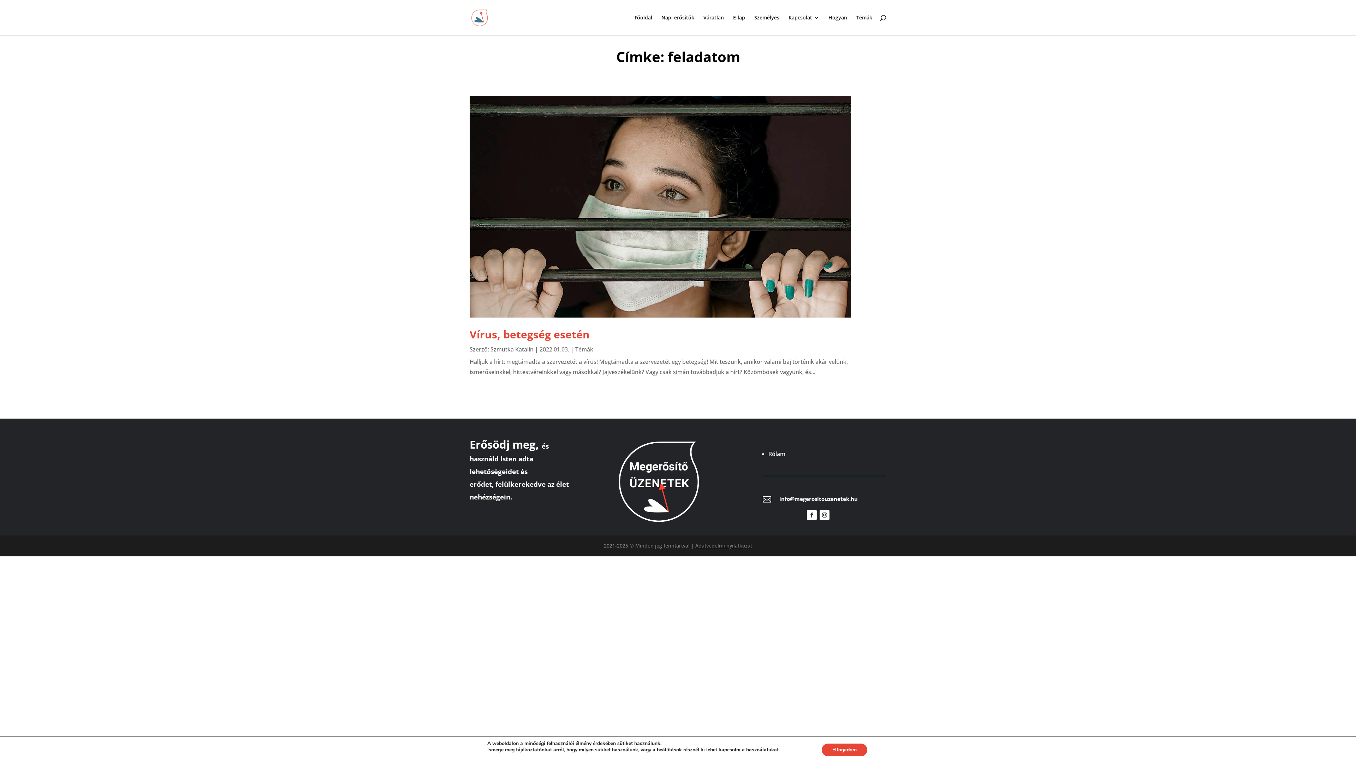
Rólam (776, 454)
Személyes (766, 18)
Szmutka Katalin (512, 349)
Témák (864, 18)
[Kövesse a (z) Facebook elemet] (812, 515)
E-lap (739, 18)
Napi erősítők (677, 18)
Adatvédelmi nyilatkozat (723, 545)
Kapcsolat (800, 18)
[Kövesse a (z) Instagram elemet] (824, 515)
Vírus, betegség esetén (530, 334)
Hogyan (837, 18)
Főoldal (643, 18)
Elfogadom (844, 749)
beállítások (669, 750)
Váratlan (713, 18)
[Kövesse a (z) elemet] (837, 515)
